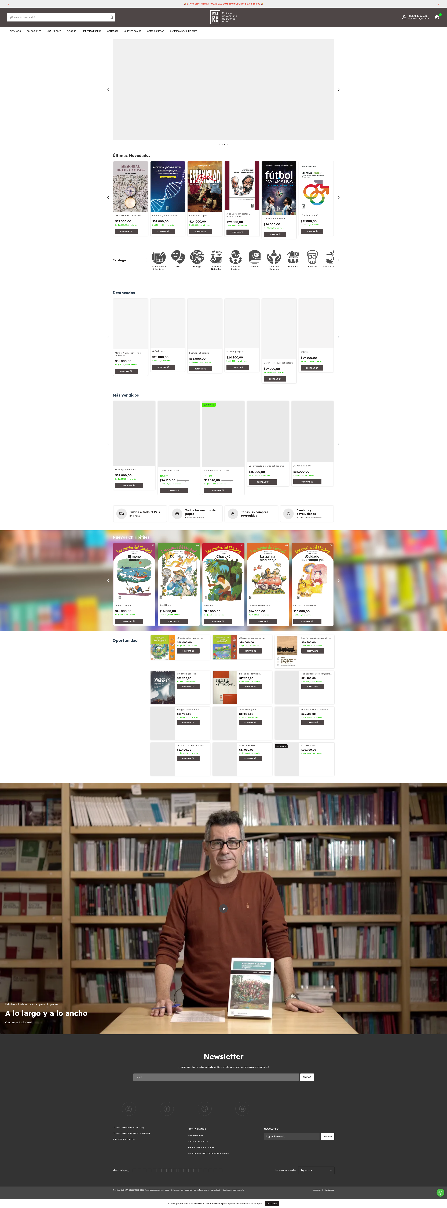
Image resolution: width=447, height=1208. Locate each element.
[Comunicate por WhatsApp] (440, 1193)
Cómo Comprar (155, 31)
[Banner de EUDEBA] (177, 320)
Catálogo (15, 31)
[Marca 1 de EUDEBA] (129, 1193)
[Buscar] (111, 17)
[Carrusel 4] (223, 89)
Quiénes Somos (132, 31)
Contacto (113, 31)
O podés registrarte (418, 18)
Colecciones (34, 31)
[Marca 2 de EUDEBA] (167, 1193)
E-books (71, 31)
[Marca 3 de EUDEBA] (204, 1193)
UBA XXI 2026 (54, 31)
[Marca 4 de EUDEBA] (242, 1193)
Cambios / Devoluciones (183, 31)
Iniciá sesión (421, 16)
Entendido (272, 1204)
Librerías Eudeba (91, 31)
